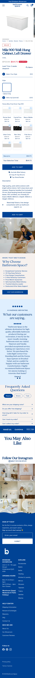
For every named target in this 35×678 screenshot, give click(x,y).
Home (4, 41)
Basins (20, 567)
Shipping (8, 396)
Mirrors (20, 581)
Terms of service (7, 666)
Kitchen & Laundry (24, 577)
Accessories (22, 564)
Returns (18, 396)
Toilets (20, 591)
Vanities (20, 594)
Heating (21, 574)
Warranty (5, 614)
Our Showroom (7, 632)
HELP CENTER (7, 603)
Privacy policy (6, 662)
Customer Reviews (8, 635)
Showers (21, 584)
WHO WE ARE (7, 625)
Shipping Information (9, 607)
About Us (5, 628)
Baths (20, 570)
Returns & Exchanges (9, 611)
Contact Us (6, 621)
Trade (27, 396)
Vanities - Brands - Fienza (16, 41)
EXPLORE (21, 560)
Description (6, 181)
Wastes (20, 598)
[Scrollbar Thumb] (5, 39)
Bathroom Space (12, 674)
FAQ (3, 618)
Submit (17, 541)
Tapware (21, 588)
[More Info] (9, 108)
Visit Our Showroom (15, 292)
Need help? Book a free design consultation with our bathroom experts (17, 204)
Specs (30, 67)
